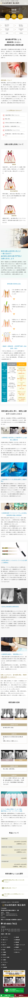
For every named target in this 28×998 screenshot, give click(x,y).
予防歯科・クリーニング (20, 944)
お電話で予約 (7, 995)
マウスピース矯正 (6, 957)
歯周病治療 (17, 939)
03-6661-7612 (10, 923)
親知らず (4, 964)
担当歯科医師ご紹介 (21, 30)
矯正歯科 (4, 954)
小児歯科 (4, 952)
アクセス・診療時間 (6, 947)
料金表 (4, 949)
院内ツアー (5, 944)
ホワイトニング (18, 949)
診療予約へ (21, 995)
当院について (5, 939)
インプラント (5, 962)
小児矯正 (4, 959)
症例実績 (21, 33)
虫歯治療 (17, 937)
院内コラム (17, 952)
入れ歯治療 (5, 967)
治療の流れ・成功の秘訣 (21, 25)
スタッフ (4, 942)
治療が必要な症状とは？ (7, 25)
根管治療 (17, 942)
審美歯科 (17, 947)
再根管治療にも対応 (7, 30)
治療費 (7, 33)
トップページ (5, 937)
